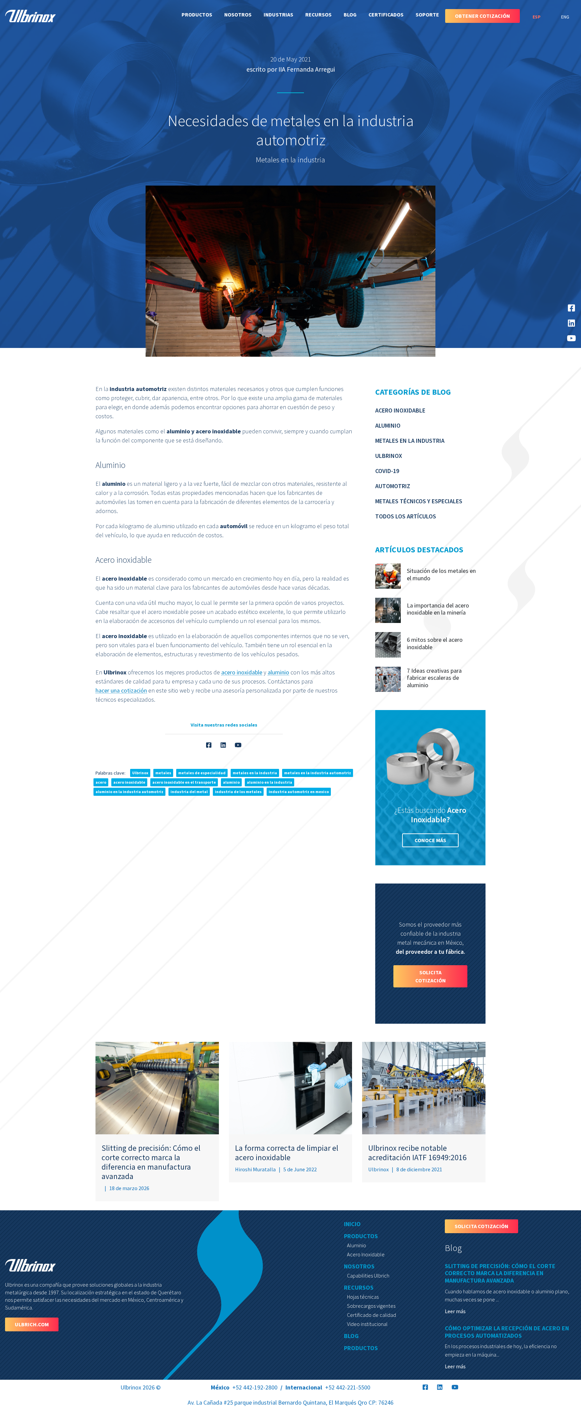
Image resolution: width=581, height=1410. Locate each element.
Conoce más (430, 840)
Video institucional (367, 1324)
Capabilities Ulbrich (368, 1275)
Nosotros (237, 14)
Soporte (427, 14)
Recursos (318, 14)
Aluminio (387, 425)
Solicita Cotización (430, 976)
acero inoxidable (241, 671)
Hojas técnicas (363, 1296)
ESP (537, 17)
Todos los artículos (405, 516)
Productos (197, 14)
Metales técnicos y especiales (418, 501)
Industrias (278, 14)
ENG (565, 17)
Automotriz (392, 486)
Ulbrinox (388, 456)
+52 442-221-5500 (327, 1387)
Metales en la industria (409, 440)
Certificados (386, 14)
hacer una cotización (121, 690)
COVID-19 (387, 471)
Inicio (352, 1224)
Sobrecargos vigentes (371, 1305)
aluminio (278, 671)
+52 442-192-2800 (244, 1387)
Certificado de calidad (371, 1314)
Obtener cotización (482, 15)
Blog (350, 14)
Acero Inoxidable (400, 410)
